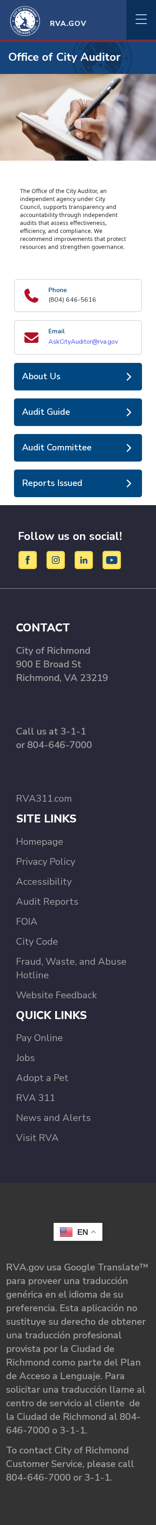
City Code (37, 941)
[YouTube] (112, 559)
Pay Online (39, 1037)
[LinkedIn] (85, 559)
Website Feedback (56, 995)
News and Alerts (53, 1117)
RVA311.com (44, 798)
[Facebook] (29, 559)
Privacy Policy (45, 861)
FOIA (27, 921)
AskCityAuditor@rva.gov (83, 341)
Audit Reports (47, 901)
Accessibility (44, 881)
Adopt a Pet (42, 1077)
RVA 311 (35, 1097)
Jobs (25, 1057)
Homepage (39, 841)
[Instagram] (57, 559)
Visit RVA (37, 1137)
